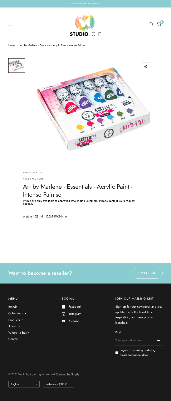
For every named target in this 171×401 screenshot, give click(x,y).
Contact (13, 339)
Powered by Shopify (67, 374)
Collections (15, 313)
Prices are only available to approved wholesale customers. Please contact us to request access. (79, 202)
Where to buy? (18, 332)
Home (11, 45)
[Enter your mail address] (158, 340)
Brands (12, 307)
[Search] (151, 24)
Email (118, 332)
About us (14, 326)
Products (14, 320)
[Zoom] (146, 66)
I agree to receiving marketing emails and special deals (137, 352)
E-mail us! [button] (147, 273)
